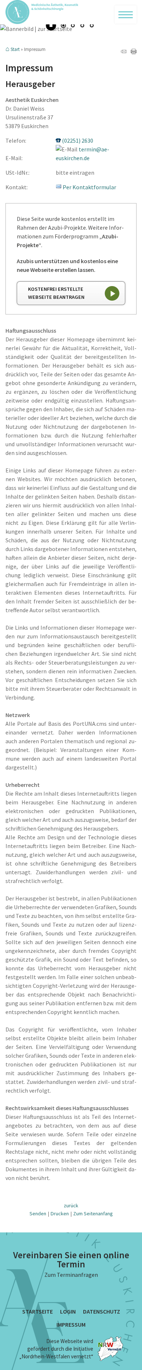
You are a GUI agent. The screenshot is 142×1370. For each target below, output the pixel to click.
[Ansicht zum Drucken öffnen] (134, 52)
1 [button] (63, 26)
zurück (71, 1205)
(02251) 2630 (77, 140)
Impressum (71, 1324)
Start (15, 49)
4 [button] (92, 26)
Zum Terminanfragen (71, 1274)
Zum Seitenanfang (93, 1213)
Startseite (37, 1311)
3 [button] (82, 26)
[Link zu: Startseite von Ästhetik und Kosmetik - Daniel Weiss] (71, 12)
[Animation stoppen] (51, 25)
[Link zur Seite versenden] (123, 52)
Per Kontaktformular (89, 187)
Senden (37, 1213)
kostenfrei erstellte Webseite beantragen (56, 293)
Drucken (60, 1213)
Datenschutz (101, 1311)
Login (68, 1311)
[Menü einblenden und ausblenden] (126, 14)
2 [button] (73, 26)
